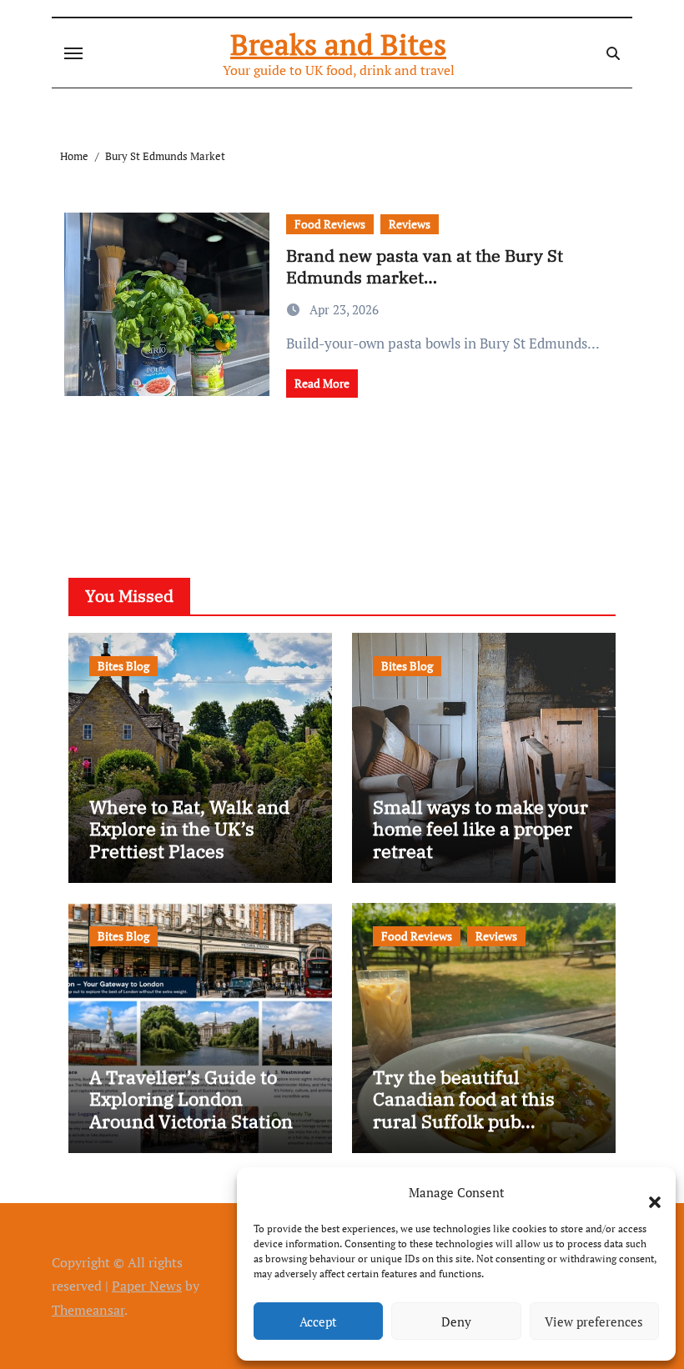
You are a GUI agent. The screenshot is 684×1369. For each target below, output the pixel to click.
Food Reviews (329, 224)
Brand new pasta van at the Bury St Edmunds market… (424, 266)
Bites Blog (123, 666)
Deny (456, 1321)
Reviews (409, 224)
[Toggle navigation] (73, 53)
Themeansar (88, 1310)
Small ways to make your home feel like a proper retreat (480, 829)
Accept (318, 1321)
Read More (322, 383)
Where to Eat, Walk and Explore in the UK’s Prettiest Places (189, 829)
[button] (646, 1192)
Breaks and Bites (338, 44)
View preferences (594, 1321)
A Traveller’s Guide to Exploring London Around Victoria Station (191, 1099)
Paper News (147, 1285)
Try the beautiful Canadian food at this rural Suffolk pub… (464, 1099)
